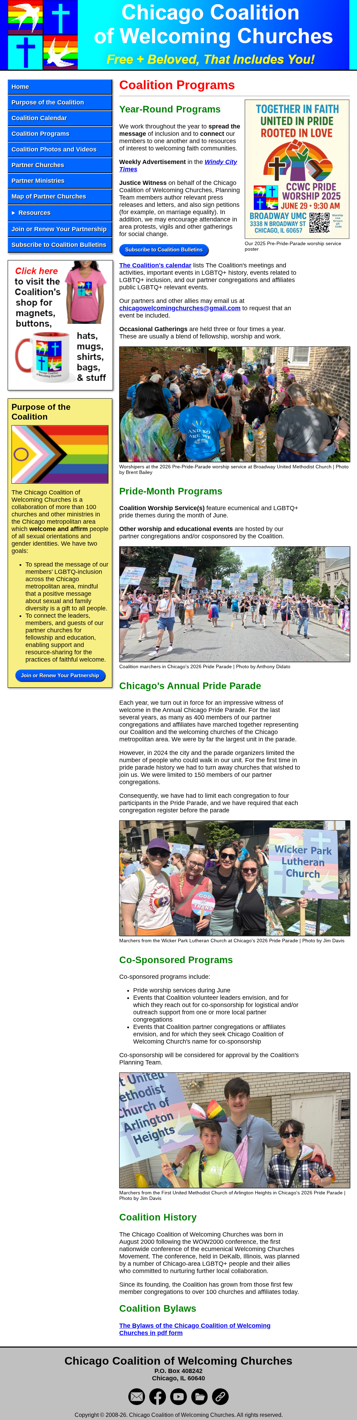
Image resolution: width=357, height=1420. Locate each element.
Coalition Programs (40, 133)
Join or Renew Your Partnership (59, 229)
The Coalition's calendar (155, 265)
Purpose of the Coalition (48, 102)
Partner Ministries (38, 180)
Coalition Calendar (39, 118)
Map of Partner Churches (49, 196)
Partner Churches (38, 165)
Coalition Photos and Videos (54, 149)
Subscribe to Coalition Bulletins (59, 244)
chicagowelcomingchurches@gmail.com (180, 308)
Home (20, 86)
